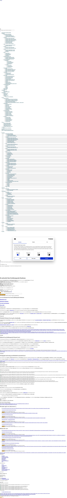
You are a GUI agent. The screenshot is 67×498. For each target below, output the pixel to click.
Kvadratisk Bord (7, 54)
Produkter (3, 33)
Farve (2, 291)
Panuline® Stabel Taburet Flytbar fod (12, 139)
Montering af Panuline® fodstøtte (10, 101)
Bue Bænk (7, 51)
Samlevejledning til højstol (11, 211)
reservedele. (32, 348)
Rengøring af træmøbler (8, 111)
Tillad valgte (33, 258)
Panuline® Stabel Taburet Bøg (9, 38)
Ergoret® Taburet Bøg (8, 42)
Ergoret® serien (9, 170)
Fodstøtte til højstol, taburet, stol (10, 79)
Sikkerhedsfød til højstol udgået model (10, 83)
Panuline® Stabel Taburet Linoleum (10, 39)
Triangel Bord (7, 53)
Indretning (3, 90)
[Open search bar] (0, 260)
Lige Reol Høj (9, 65)
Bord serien (9, 172)
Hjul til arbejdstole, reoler (9, 77)
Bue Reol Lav (9, 63)
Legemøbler (7, 165)
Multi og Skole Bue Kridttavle (9, 71)
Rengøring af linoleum (8, 114)
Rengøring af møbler (7, 110)
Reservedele (5, 75)
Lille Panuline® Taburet (8, 41)
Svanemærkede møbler (7, 84)
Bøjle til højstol (9, 177)
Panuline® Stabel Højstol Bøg (9, 47)
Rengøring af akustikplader (9, 115)
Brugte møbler (6, 88)
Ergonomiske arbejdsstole (7, 34)
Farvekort (5, 116)
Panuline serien (11, 322)
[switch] (28, 255)
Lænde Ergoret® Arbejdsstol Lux (10, 36)
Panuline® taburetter (3, 324)
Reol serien (9, 171)
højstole (8, 324)
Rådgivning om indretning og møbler (12, 189)
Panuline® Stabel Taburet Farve (10, 40)
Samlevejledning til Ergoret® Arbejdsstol (11, 99)
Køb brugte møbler (10, 224)
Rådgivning (7, 105)
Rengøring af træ (3, 299)
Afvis (20, 258)
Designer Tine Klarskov (7, 123)
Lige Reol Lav (9, 67)
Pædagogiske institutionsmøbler (6, 32)
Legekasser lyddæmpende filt (9, 74)
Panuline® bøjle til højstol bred (9, 80)
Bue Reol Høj (9, 61)
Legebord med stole (10, 166)
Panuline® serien (9, 169)
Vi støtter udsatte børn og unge (8, 126)
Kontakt (3, 128)
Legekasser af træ (8, 73)
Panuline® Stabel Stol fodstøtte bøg (12, 144)
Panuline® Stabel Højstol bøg (11, 146)
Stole (4, 44)
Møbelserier (5, 89)
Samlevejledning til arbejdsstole (11, 210)
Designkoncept (6, 93)
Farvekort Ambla (7, 117)
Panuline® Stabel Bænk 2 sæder (10, 49)
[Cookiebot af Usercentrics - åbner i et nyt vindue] (49, 239)
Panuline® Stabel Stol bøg (11, 145)
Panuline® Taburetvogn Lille (9, 57)
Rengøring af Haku (8, 113)
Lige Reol (6, 64)
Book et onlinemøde (6, 91)
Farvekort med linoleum (4, 303)
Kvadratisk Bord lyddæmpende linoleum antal (6, 293)
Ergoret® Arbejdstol (10, 134)
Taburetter (5, 37)
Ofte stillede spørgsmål (10, 220)
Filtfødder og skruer (8, 82)
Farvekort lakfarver (10, 205)
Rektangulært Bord (10, 154)
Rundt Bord (7, 55)
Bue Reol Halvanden (10, 62)
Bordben (6, 81)
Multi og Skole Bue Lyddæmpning (10, 69)
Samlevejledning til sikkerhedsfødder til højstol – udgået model (14, 102)
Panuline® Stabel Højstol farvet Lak (10, 48)
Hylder (8, 179)
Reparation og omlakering (9, 96)
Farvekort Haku (7, 121)
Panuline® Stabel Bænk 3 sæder (10, 50)
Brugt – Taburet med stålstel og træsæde (7, 130)
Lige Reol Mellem (10, 66)
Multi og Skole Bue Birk (9, 68)
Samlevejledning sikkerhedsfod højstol (12, 214)
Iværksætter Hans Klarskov (8, 124)
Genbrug (3, 127)
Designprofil (3, 92)
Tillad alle (46, 258)
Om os (3, 122)
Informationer (6, 103)
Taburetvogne (7, 162)
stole (10, 324)
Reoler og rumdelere (7, 59)
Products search (3, 30)
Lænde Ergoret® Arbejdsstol (11, 135)
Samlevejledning (6, 98)
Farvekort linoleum (10, 208)
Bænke (6, 87)
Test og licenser (7, 107)
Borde (4, 52)
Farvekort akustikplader (8, 119)
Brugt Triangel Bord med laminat (6, 129)
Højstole (5, 46)
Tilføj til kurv (3, 294)
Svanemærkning (9, 194)
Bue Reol (6, 60)
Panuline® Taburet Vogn (7, 56)
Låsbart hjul (2, 290)
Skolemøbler (7, 158)
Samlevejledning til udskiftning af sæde (11, 100)
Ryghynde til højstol (8, 78)
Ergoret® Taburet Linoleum (9, 43)
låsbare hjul (29, 326)
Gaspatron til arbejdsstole (11, 174)
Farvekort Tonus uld (8, 120)
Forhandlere (7, 109)
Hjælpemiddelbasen (8, 108)
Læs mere (3, 412)
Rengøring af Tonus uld (8, 112)
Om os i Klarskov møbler (11, 227)
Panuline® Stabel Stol (8, 45)
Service (3, 97)
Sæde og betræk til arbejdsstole (9, 76)
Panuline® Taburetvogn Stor (11, 164)
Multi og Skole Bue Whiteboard (10, 70)
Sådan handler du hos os (7, 125)
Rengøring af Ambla (10, 201)
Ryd (11, 291)
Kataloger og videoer (8, 104)
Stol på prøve (9, 216)
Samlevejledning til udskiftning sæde (12, 213)
